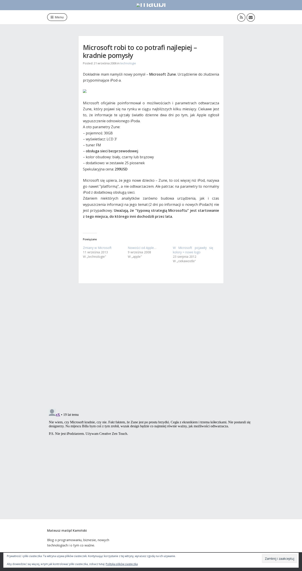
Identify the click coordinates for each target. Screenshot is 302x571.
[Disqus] (151, 347)
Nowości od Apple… (142, 248)
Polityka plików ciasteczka (122, 564)
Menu (59, 17)
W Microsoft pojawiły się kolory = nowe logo (193, 250)
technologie (128, 63)
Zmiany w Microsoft (97, 248)
